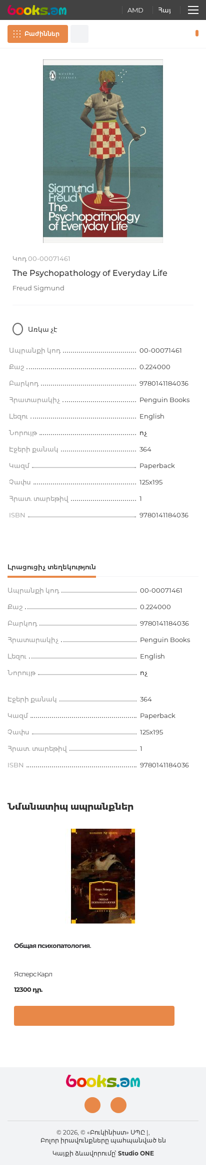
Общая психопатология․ (52, 945)
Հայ (164, 10)
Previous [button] (12, 904)
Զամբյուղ (194, 33)
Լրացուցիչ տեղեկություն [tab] (52, 567)
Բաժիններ (42, 33)
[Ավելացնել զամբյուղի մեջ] (94, 1016)
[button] (188, 1018)
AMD (136, 10)
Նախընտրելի (180, 33)
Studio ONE (136, 1153)
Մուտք (165, 33)
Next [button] (194, 904)
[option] (103, 151)
